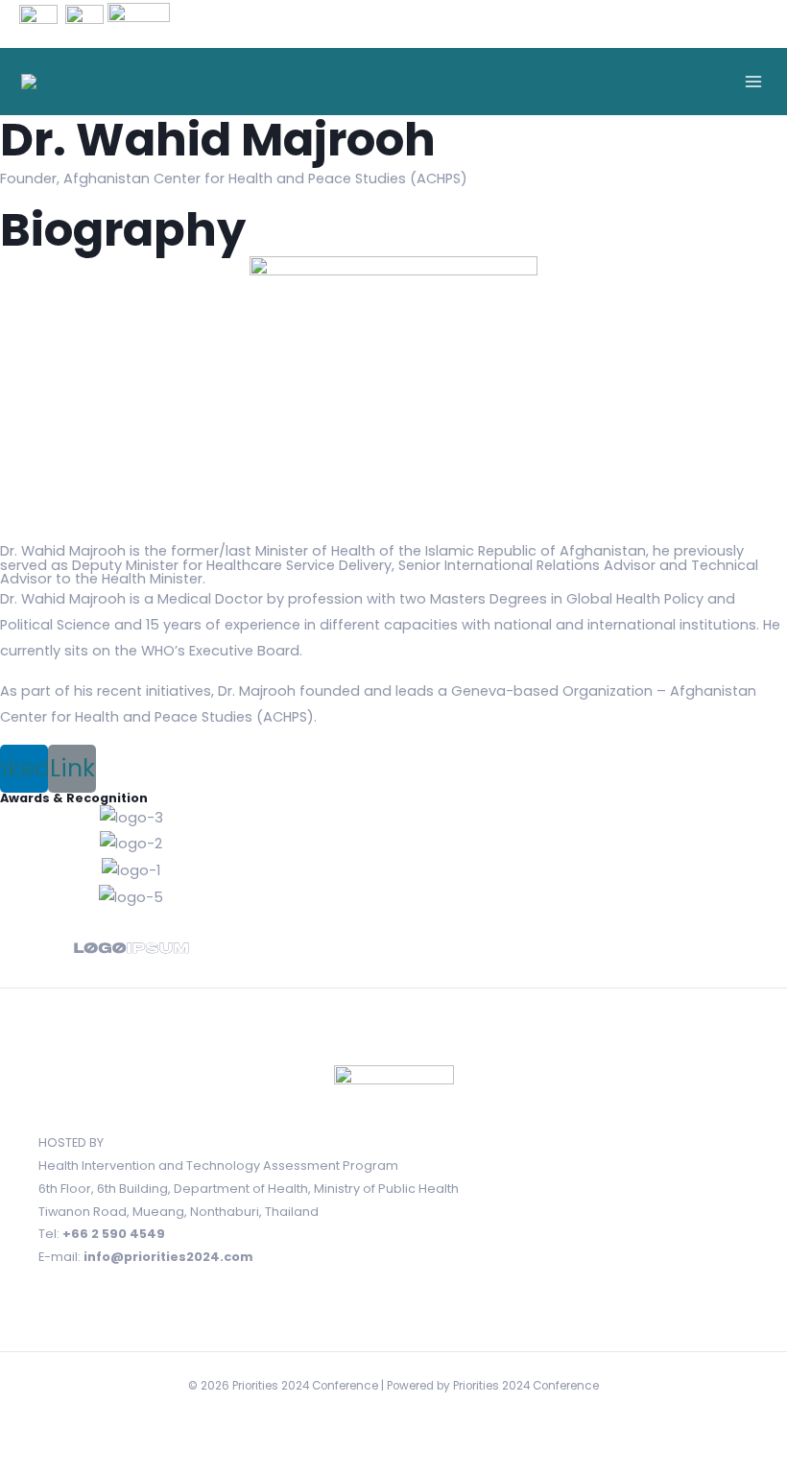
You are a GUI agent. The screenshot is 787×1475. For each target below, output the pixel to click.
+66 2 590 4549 (113, 1233)
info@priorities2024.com (168, 1257)
